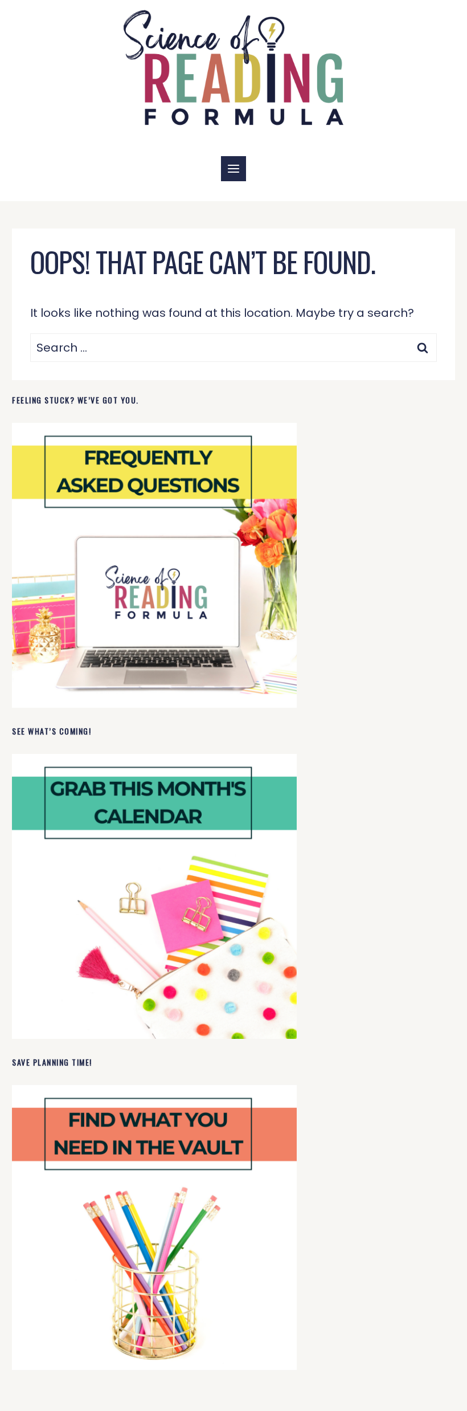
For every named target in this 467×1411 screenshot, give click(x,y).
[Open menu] (233, 168)
